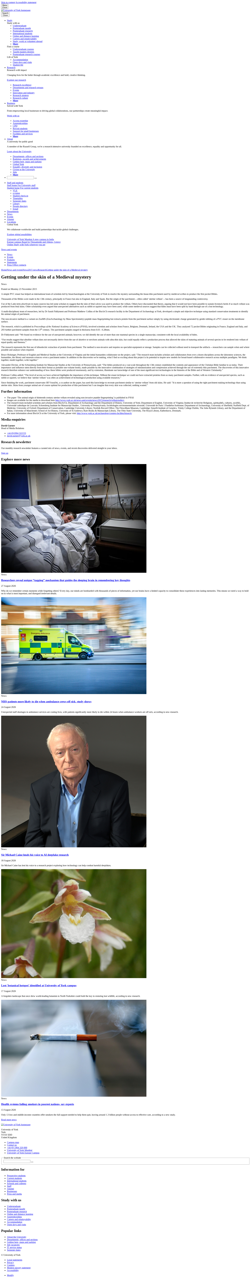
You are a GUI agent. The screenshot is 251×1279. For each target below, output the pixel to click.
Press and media (14, 1194)
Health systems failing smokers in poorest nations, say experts (37, 1104)
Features (11, 259)
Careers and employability (19, 1219)
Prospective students (16, 1175)
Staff (9, 1186)
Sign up (4, 453)
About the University (16, 1237)
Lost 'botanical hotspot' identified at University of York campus (38, 985)
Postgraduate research (17, 1211)
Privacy (10, 1262)
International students (16, 1181)
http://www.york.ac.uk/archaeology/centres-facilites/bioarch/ (104, 413)
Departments (13, 211)
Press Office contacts (16, 265)
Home (4, 270)
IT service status (14, 1247)
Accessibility (13, 1270)
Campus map (13, 1142)
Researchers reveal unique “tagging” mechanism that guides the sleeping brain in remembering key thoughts (65, 580)
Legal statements (14, 1260)
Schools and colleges (16, 1183)
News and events (9, 249)
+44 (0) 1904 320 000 (17, 1147)
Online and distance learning (20, 1214)
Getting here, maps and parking (21, 1242)
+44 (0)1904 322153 (16, 433)
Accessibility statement (25, 2)
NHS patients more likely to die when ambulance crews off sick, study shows (46, 701)
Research (11, 67)
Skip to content (8, 2)
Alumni (10, 219)
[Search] (35, 178)
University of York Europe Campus (23, 1153)
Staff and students (15, 182)
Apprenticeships (14, 1217)
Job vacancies (13, 1245)
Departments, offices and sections (22, 1239)
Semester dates (13, 1250)
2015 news (33, 270)
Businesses (12, 1191)
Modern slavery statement (19, 1268)
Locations (11, 222)
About (10, 139)
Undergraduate (14, 1206)
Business (11, 103)
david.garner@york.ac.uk (18, 436)
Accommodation (14, 1222)
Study (9, 20)
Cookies (11, 1265)
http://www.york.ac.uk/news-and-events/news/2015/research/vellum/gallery (89, 400)
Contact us (12, 1145)
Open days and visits (16, 1224)
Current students (14, 1178)
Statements (12, 262)
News (9, 214)
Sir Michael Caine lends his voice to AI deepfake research (35, 854)
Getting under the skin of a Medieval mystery (67, 270)
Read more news (9, 1119)
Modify (10, 1275)
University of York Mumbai (19, 1150)
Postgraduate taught (16, 1209)
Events (10, 216)
